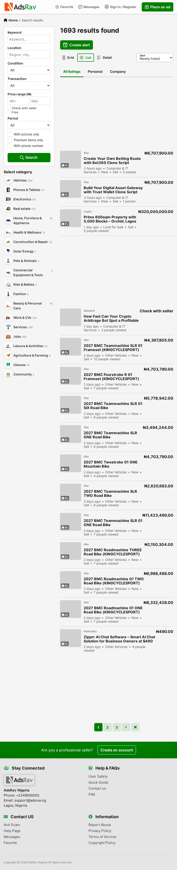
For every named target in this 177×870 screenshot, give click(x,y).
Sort (142, 55)
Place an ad (159, 7)
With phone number (28, 146)
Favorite (66, 7)
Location (14, 48)
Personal (95, 71)
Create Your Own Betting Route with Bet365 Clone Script (112, 160)
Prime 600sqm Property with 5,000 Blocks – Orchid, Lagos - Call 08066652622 (110, 219)
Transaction (17, 79)
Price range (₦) (20, 94)
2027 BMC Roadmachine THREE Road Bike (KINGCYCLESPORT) (113, 552)
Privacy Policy (99, 831)
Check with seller (24, 108)
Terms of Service (102, 837)
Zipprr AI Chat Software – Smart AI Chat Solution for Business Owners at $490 (119, 639)
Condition (15, 63)
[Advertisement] (29, 406)
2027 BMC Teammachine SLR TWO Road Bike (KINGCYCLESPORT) (110, 493)
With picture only (26, 134)
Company (118, 71)
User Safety (98, 776)
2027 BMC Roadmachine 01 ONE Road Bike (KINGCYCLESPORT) (113, 610)
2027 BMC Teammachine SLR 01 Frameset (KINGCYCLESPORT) (113, 347)
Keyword (14, 32)
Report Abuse (99, 825)
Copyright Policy (101, 843)
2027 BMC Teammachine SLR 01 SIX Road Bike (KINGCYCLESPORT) (113, 405)
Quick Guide (98, 782)
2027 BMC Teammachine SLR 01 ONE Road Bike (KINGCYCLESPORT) (113, 522)
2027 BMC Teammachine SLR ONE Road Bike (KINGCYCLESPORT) (110, 435)
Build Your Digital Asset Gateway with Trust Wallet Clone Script (113, 190)
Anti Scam (12, 825)
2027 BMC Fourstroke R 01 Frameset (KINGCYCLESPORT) (111, 376)
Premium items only (28, 140)
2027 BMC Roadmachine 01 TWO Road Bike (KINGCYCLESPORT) (114, 581)
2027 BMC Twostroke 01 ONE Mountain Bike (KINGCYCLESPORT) (111, 464)
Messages (91, 7)
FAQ (91, 794)
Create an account (116, 750)
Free (15, 112)
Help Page (12, 831)
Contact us (97, 788)
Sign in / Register (122, 7)
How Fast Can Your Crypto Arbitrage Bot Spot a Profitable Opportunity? (111, 318)
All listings (71, 71)
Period (13, 118)
